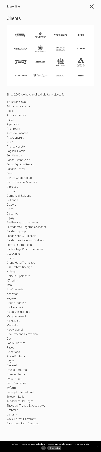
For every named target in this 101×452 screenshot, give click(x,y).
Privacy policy (54, 448)
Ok (43, 448)
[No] (97, 446)
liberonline (13, 6)
